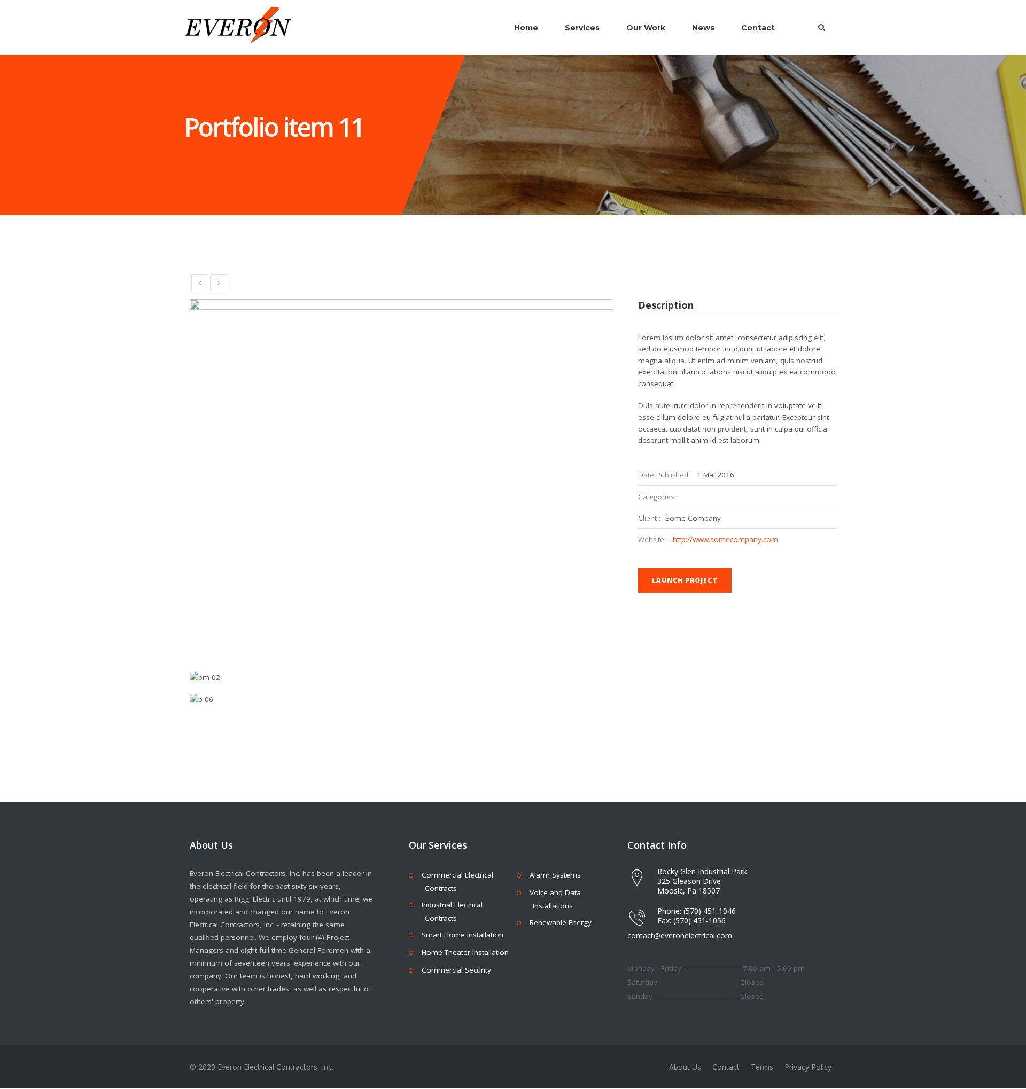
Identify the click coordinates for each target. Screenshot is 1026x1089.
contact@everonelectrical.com (679, 935)
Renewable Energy (561, 922)
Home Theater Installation (465, 952)
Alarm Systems (555, 875)
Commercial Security (456, 970)
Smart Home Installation (462, 934)
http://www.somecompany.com (725, 539)
